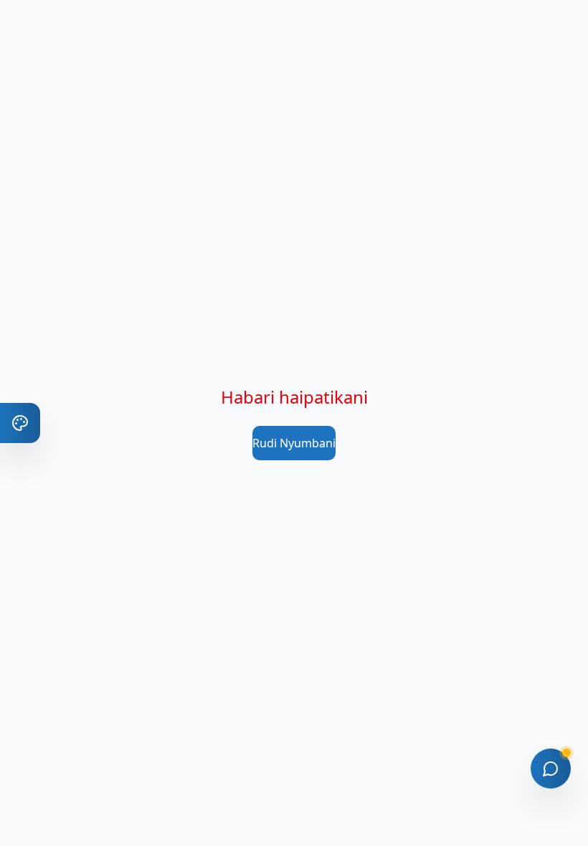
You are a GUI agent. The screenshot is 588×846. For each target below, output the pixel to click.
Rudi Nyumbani (294, 443)
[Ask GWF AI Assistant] (551, 768)
